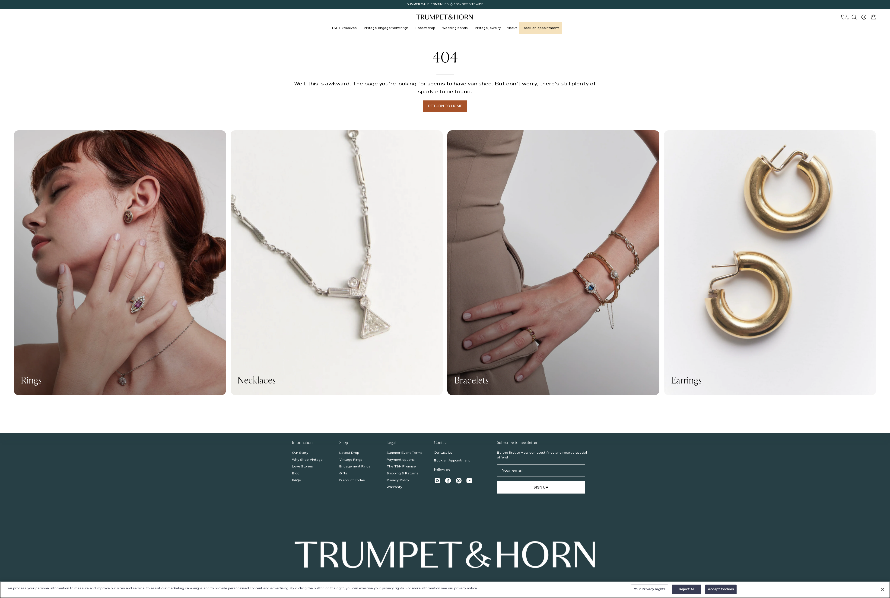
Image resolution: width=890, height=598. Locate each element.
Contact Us (443, 452)
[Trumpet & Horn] (445, 17)
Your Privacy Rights (649, 589)
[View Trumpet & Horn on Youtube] (469, 480)
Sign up (541, 487)
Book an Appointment (452, 460)
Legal (391, 442)
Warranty (394, 487)
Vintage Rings (350, 459)
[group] (445, 4)
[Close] (882, 589)
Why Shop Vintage (307, 459)
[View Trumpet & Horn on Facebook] (448, 480)
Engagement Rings (354, 466)
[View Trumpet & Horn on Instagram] (437, 480)
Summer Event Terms (405, 453)
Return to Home (445, 106)
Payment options (401, 459)
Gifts (343, 473)
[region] (445, 590)
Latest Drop (349, 453)
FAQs (296, 480)
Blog (295, 473)
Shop (343, 442)
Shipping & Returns (402, 473)
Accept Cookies (721, 589)
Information (302, 442)
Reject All (686, 589)
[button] (344, 28)
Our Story (300, 453)
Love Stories (302, 466)
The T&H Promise (401, 466)
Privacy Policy (398, 480)
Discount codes (352, 480)
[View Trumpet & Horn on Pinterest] (458, 480)
